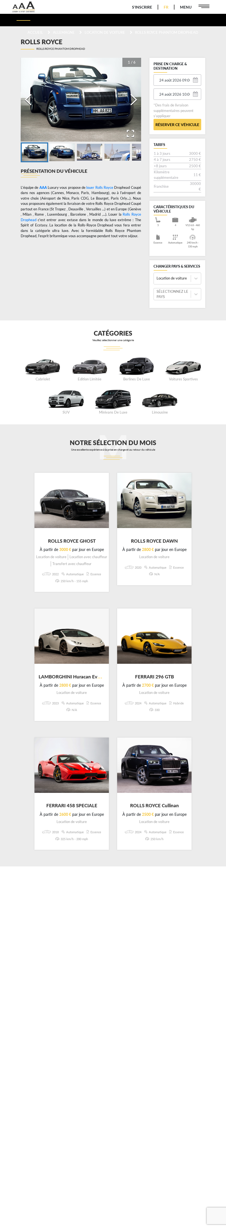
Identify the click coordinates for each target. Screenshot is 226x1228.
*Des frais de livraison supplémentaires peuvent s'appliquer (173, 110)
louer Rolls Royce (99, 187)
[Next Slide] (133, 100)
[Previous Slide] (28, 100)
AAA (43, 187)
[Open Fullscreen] (130, 134)
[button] (34, 152)
